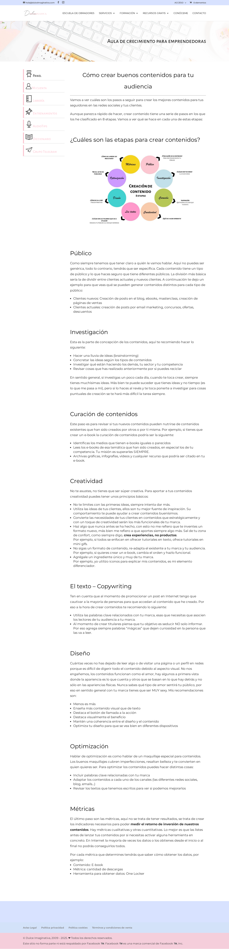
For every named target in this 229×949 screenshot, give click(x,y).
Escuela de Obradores (78, 13)
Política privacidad (52, 927)
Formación (127, 13)
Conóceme (181, 13)
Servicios (105, 13)
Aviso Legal (30, 927)
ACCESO (179, 3)
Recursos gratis (154, 13)
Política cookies (78, 927)
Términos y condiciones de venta (112, 927)
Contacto (199, 13)
